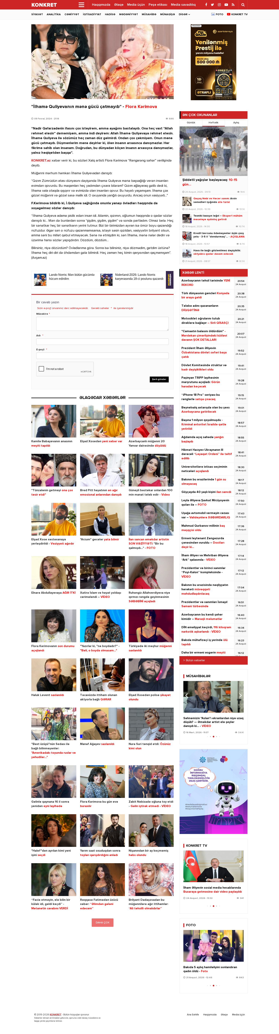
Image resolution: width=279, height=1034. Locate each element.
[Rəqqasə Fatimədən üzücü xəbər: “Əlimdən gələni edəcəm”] (102, 879)
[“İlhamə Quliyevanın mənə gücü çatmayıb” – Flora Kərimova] (102, 61)
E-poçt (40, 349)
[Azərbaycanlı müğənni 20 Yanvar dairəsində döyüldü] (151, 421)
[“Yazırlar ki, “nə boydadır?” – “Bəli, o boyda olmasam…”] (102, 625)
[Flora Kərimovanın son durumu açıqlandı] (53, 625)
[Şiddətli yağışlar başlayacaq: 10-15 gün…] (213, 151)
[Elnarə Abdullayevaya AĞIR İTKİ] (53, 572)
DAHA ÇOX (102, 922)
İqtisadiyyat (92, 14)
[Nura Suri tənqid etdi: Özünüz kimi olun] (151, 724)
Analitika (54, 14)
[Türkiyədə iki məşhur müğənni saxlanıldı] (151, 625)
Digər (183, 14)
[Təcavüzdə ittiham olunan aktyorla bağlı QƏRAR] (102, 674)
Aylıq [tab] (236, 122)
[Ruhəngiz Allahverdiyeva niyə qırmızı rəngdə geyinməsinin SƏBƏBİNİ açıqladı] (151, 572)
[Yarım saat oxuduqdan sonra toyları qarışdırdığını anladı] (102, 830)
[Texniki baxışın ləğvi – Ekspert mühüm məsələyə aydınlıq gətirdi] (187, 218)
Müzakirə (42, 314)
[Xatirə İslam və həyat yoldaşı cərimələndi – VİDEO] (102, 572)
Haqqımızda (101, 4)
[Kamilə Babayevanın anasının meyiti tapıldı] (53, 421)
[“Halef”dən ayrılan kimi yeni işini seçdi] (53, 830)
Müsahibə (149, 14)
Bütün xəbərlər (195, 660)
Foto (219, 14)
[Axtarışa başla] (243, 4)
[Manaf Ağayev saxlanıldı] (102, 724)
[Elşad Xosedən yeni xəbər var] (102, 421)
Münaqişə (167, 14)
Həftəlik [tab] (213, 122)
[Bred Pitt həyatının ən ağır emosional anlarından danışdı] (102, 470)
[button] (239, 695)
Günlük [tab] (191, 122)
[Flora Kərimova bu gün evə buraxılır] (102, 781)
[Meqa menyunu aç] (81, 4)
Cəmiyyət (72, 14)
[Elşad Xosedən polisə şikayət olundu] (151, 674)
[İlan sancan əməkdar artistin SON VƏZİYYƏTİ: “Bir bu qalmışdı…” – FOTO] (151, 519)
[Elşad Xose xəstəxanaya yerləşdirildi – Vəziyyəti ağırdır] (53, 519)
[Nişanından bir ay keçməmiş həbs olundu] (151, 830)
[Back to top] (268, 1023)
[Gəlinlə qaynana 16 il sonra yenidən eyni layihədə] (53, 781)
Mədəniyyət (128, 14)
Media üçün (136, 4)
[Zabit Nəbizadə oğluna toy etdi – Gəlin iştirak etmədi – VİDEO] (151, 781)
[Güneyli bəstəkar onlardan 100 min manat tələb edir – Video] (151, 470)
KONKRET (55, 1015)
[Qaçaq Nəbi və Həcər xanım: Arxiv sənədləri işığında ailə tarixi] (187, 201)
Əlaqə (118, 4)
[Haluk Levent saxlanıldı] (53, 674)
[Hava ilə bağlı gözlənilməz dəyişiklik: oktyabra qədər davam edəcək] (187, 253)
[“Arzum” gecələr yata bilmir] (102, 519)
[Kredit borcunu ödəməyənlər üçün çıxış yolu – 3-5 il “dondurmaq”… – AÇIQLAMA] (187, 236)
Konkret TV (239, 14)
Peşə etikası (158, 4)
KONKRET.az (41, 160)
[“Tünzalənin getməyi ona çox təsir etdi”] (53, 470)
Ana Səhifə (193, 1015)
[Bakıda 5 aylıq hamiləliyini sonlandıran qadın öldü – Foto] (213, 946)
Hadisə (110, 14)
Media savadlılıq (183, 4)
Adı (38, 335)
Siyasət (37, 14)
